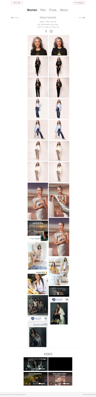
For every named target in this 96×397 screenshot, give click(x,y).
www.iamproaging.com (20, 394)
